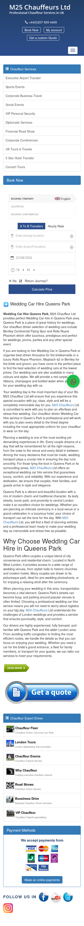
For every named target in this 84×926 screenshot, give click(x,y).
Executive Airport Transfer (23, 78)
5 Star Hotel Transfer (20, 158)
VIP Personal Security (20, 113)
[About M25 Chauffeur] (16, 667)
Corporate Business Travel (24, 96)
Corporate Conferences (22, 140)
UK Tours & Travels (19, 149)
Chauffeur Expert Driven (26, 718)
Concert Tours (15, 167)
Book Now (31, 30)
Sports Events (15, 87)
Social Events (15, 104)
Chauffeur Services (22, 69)
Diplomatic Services (19, 122)
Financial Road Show (20, 131)
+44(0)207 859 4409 (43, 22)
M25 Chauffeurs (41, 468)
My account (54, 30)
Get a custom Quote (43, 38)
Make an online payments (42, 880)
